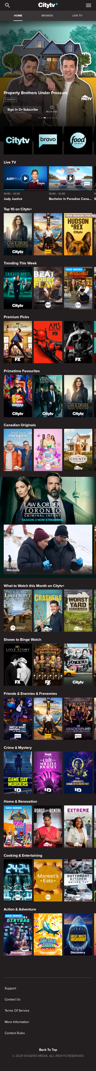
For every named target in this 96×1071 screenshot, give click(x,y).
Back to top (48, 1050)
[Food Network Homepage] (78, 140)
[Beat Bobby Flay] (48, 288)
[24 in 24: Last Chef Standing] (18, 880)
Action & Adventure (20, 909)
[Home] (48, 5)
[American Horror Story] (48, 342)
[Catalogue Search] (7, 5)
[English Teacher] (18, 342)
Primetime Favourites (22, 371)
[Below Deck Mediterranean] (48, 234)
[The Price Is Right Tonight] (18, 396)
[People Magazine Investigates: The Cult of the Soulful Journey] (48, 772)
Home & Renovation (20, 801)
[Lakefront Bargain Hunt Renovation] (18, 611)
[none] (10, 988)
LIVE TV (77, 15)
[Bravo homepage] (48, 140)
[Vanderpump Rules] (78, 719)
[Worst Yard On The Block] (78, 611)
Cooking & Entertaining (23, 855)
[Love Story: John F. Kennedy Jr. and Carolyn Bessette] (18, 665)
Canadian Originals (20, 425)
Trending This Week (20, 263)
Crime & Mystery (18, 747)
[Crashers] (48, 611)
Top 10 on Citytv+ (18, 209)
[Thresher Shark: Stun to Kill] (48, 934)
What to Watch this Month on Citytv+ (34, 586)
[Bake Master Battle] (48, 450)
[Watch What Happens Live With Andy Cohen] (18, 719)
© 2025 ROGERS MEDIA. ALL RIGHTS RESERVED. (48, 1056)
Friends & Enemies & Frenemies (30, 693)
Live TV (10, 162)
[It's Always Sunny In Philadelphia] (48, 665)
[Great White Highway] (78, 934)
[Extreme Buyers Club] (78, 826)
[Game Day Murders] (18, 772)
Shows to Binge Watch (22, 639)
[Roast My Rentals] (48, 826)
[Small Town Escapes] (18, 450)
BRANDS (47, 15)
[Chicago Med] (18, 288)
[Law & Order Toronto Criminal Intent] (48, 396)
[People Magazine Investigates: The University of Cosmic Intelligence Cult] (78, 772)
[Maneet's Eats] (48, 880)
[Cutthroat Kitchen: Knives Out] (78, 880)
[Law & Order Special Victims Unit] (18, 234)
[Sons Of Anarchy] (78, 342)
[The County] (78, 450)
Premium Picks (16, 317)
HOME (18, 15)
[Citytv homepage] (18, 140)
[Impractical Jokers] (78, 665)
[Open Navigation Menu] (88, 5)
